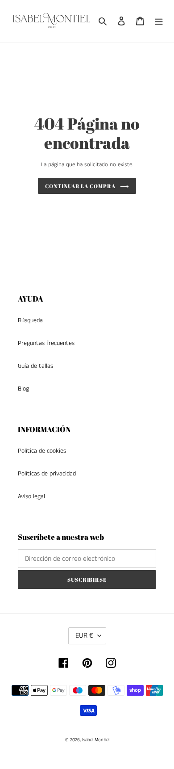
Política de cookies (42, 450)
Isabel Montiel (95, 740)
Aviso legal (31, 496)
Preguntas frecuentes (46, 343)
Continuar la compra (80, 185)
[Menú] (158, 21)
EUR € (84, 635)
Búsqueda (30, 320)
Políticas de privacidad (47, 473)
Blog (23, 388)
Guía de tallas (35, 365)
